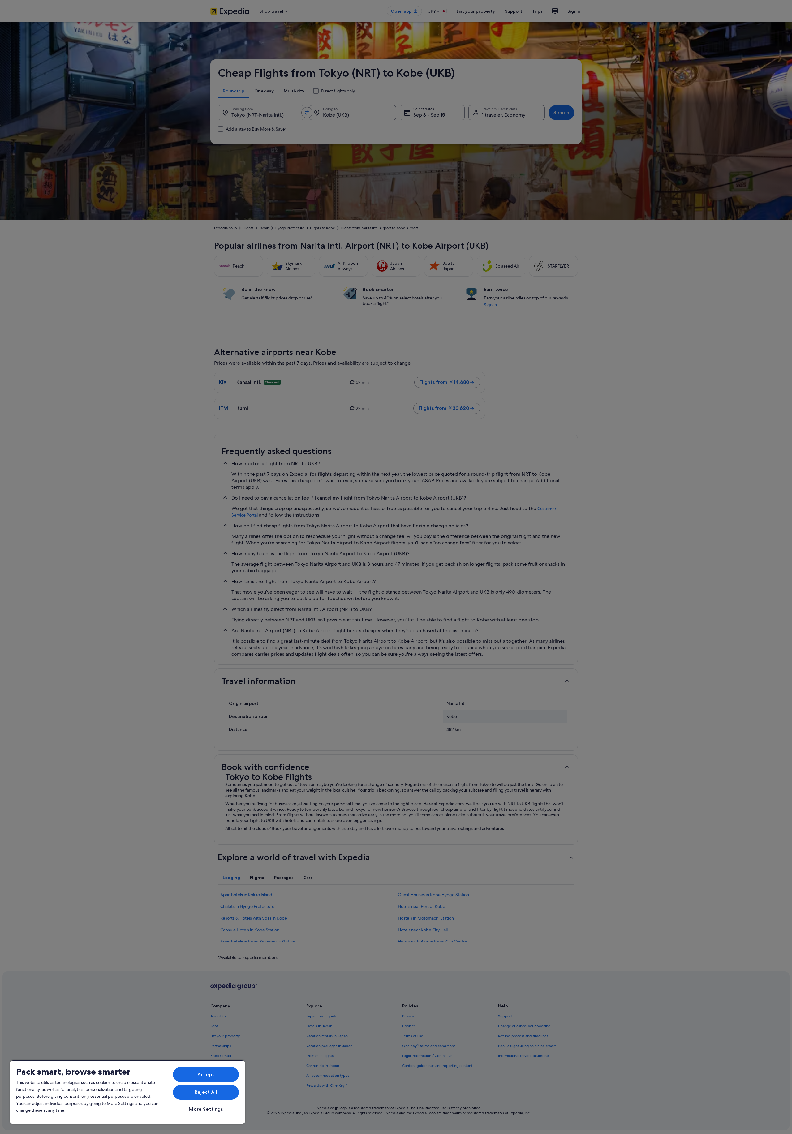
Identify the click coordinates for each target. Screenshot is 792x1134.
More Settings (206, 1109)
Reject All (206, 1092)
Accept (205, 1074)
